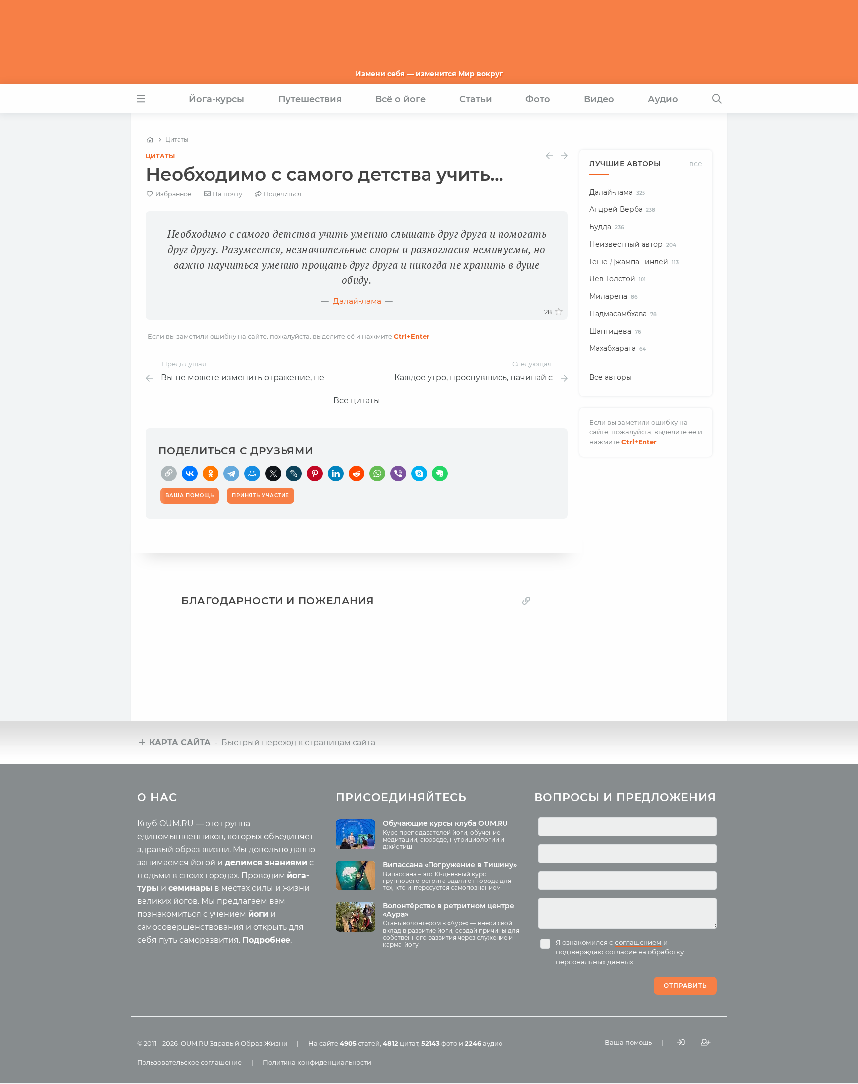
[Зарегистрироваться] (706, 1042)
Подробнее (266, 940)
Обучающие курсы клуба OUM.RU (445, 823)
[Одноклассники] (210, 473)
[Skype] (419, 473)
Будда (606, 226)
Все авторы (610, 377)
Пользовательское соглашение (189, 1062)
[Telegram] (231, 473)
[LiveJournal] (294, 473)
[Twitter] (273, 473)
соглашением (638, 942)
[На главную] (150, 140)
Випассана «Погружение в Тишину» (450, 864)
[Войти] (681, 1042)
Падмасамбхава (623, 313)
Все (695, 163)
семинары (190, 888)
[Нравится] (559, 312)
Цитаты (160, 156)
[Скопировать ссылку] (169, 473)
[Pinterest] (315, 473)
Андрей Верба (622, 209)
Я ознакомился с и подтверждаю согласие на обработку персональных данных (620, 952)
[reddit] (356, 473)
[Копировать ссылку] (526, 600)
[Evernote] (440, 473)
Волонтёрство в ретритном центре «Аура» (448, 910)
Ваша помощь (628, 1042)
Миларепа (613, 296)
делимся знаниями (266, 862)
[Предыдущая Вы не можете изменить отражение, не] (549, 156)
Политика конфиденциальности (317, 1062)
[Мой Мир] (252, 473)
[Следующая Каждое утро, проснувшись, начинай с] (564, 156)
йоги (258, 914)
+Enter (411, 336)
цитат (400, 1043)
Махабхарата (617, 348)
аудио (483, 1043)
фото (439, 1043)
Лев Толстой (617, 278)
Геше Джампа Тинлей (634, 261)
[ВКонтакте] (190, 473)
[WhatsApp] (377, 473)
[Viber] (398, 473)
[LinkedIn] (336, 473)
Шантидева (615, 331)
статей (360, 1043)
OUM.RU (194, 1043)
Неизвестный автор (632, 244)
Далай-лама (357, 301)
